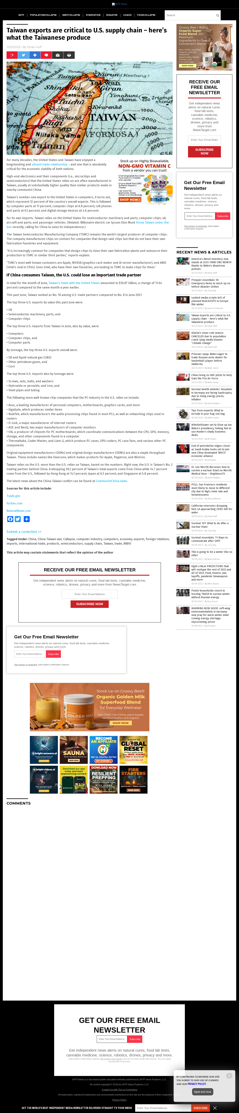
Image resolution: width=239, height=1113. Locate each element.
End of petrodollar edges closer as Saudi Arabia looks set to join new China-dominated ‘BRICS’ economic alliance (210, 451)
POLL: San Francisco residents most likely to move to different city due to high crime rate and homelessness (210, 489)
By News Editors (212, 559)
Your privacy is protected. (25, 665)
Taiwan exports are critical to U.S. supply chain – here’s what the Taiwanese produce (211, 319)
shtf (21, 15)
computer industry (89, 539)
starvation (93, 15)
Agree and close (202, 1091)
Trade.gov (13, 496)
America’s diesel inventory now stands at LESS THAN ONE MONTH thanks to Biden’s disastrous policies (211, 264)
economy (126, 539)
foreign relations (157, 539)
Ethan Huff (34, 47)
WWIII (127, 543)
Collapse (69, 539)
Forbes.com (14, 503)
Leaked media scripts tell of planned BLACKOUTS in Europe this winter (209, 301)
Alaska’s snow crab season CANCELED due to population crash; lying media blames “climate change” (208, 338)
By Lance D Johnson (214, 308)
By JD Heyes (210, 439)
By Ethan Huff (211, 273)
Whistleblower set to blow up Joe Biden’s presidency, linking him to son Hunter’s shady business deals (211, 430)
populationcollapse (43, 15)
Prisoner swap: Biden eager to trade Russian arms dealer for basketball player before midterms (209, 359)
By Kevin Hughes (212, 403)
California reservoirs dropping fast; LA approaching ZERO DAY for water (211, 509)
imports (12, 543)
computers (110, 539)
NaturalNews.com (19, 511)
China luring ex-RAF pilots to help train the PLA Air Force (211, 377)
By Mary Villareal (213, 498)
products (53, 543)
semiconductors (72, 543)
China (32, 539)
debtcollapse (71, 15)
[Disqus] (90, 855)
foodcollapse (146, 15)
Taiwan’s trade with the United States (74, 283)
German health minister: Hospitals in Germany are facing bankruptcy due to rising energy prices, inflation (211, 394)
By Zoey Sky (210, 290)
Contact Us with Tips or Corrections (119, 1089)
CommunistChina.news (111, 481)
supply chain (93, 543)
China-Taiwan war (50, 539)
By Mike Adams (212, 584)
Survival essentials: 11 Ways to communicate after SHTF (209, 539)
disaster (111, 15)
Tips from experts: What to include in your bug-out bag (208, 412)
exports (139, 539)
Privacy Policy (119, 1100)
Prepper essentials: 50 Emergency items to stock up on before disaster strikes (210, 283)
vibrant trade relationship (49, 164)
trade (118, 543)
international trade (32, 543)
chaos (127, 15)
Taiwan (108, 543)
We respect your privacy (111, 1059)
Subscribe (200, 1108)
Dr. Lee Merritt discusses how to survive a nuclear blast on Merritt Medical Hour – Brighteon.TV (211, 470)
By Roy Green (211, 601)
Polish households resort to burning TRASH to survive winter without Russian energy (210, 594)
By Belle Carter (212, 368)
